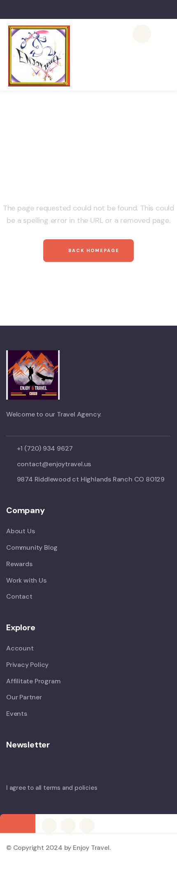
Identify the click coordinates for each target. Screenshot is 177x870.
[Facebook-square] (49, 825)
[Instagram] (68, 825)
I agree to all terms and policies (51, 788)
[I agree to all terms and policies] (10, 774)
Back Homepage (92, 250)
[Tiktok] (86, 825)
